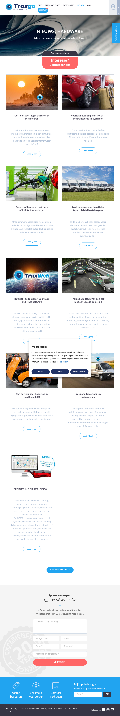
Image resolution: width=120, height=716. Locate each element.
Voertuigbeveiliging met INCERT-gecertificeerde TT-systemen (88, 117)
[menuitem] (118, 7)
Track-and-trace (52, 5)
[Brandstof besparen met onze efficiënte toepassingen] (32, 201)
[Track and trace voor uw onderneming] (88, 388)
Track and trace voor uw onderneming (88, 396)
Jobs (89, 5)
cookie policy (62, 362)
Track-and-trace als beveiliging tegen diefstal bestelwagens (88, 209)
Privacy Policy (46, 709)
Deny (60, 372)
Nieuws (80, 5)
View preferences (79, 372)
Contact (43, 10)
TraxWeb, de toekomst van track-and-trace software (32, 300)
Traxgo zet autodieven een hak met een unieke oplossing (88, 300)
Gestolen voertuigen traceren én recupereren (32, 117)
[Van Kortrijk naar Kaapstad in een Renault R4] (32, 388)
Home (39, 5)
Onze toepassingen (60, 53)
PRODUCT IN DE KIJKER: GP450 (30, 489)
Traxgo (20, 7)
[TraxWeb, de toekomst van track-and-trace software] (32, 292)
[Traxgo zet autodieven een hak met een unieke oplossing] (88, 292)
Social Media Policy (62, 709)
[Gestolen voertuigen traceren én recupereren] (32, 109)
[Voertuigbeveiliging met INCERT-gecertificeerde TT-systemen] (88, 109)
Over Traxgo (68, 5)
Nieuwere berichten (60, 570)
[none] (118, 7)
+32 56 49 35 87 (62, 600)
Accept (40, 372)
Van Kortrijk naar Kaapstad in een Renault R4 (32, 396)
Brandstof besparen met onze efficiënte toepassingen (32, 209)
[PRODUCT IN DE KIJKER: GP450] (32, 483)
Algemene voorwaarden (29, 709)
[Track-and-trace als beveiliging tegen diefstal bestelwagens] (88, 201)
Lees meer (32, 154)
